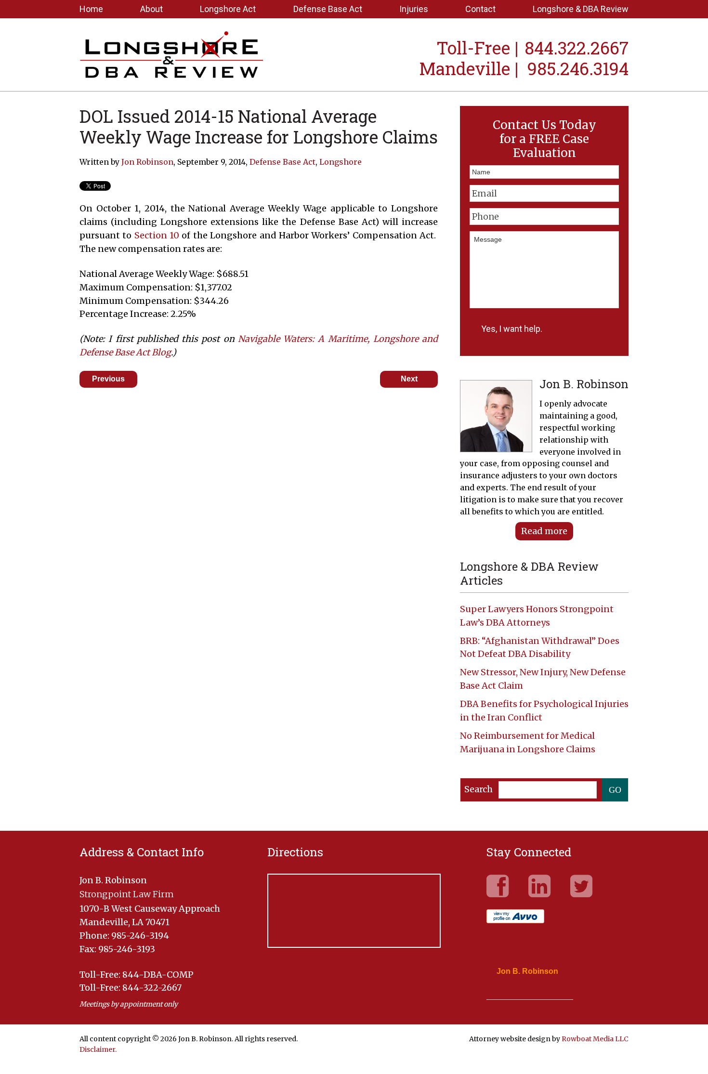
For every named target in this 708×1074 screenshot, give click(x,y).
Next (409, 379)
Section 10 (156, 235)
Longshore (340, 162)
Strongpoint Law (171, 55)
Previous (108, 379)
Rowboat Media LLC (595, 1039)
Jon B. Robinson (527, 971)
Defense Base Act (282, 162)
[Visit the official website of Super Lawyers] (522, 994)
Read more (544, 531)
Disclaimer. (98, 1049)
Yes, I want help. (511, 329)
